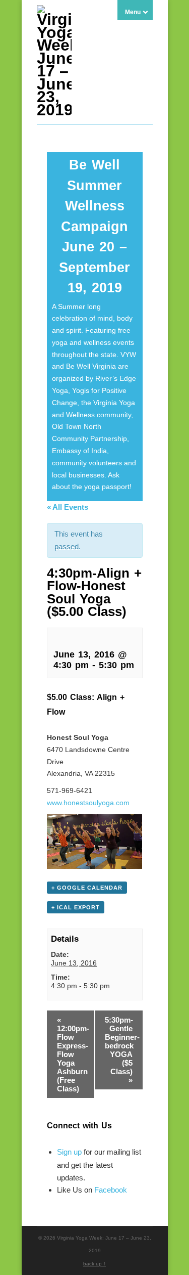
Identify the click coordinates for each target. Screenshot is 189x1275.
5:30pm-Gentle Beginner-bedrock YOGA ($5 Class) (122, 1050)
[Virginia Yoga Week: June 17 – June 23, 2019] (54, 110)
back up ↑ (94, 1263)
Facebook (110, 1189)
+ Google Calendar (86, 888)
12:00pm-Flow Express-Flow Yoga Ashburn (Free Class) (73, 1054)
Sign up (69, 1152)
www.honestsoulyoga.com (88, 803)
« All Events (67, 507)
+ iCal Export (75, 907)
